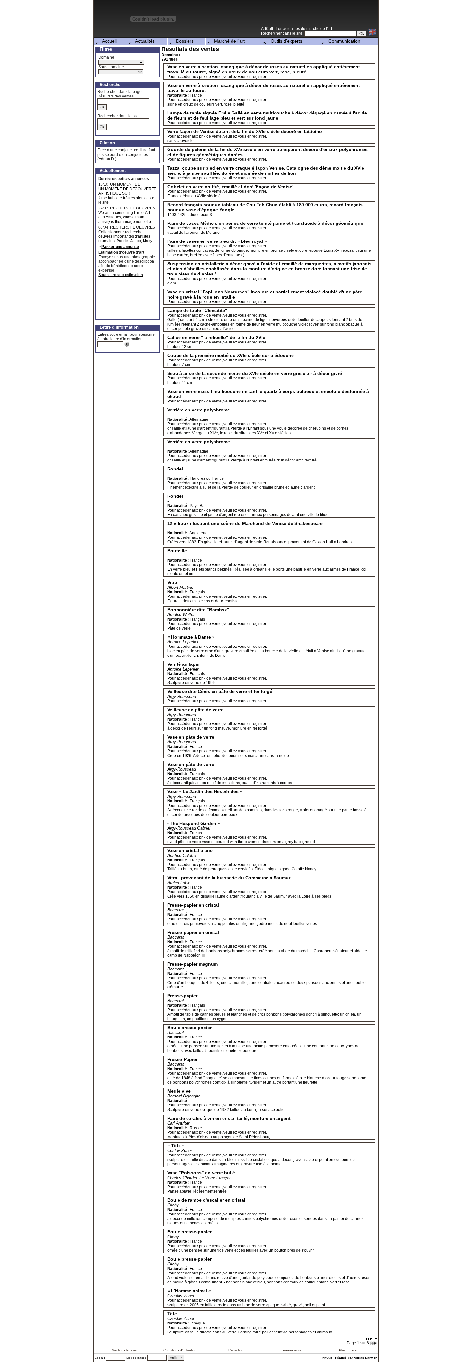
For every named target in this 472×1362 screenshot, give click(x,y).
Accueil (108, 41)
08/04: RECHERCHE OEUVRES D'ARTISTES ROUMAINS (126, 227)
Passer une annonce (120, 246)
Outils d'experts (284, 41)
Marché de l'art (227, 41)
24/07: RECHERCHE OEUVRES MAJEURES (126, 208)
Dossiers (183, 41)
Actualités (143, 41)
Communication (342, 41)
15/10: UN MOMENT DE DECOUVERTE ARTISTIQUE (123, 184)
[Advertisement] (303, 15)
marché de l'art (319, 28)
